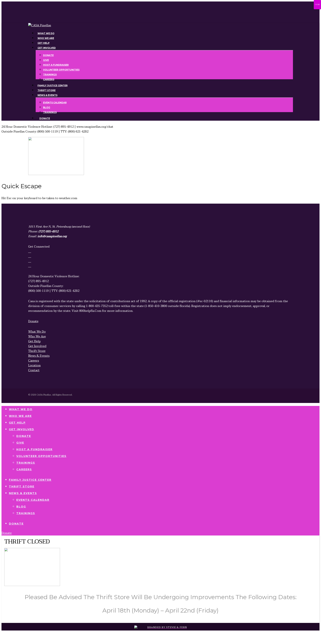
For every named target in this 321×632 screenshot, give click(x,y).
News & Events (23, 493)
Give (20, 442)
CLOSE (317, 4)
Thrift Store (21, 486)
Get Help (17, 422)
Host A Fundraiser (34, 449)
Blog (21, 506)
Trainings (25, 462)
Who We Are (20, 416)
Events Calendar (32, 500)
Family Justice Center (30, 479)
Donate (23, 436)
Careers (24, 469)
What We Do (21, 409)
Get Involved (21, 429)
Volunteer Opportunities (41, 456)
